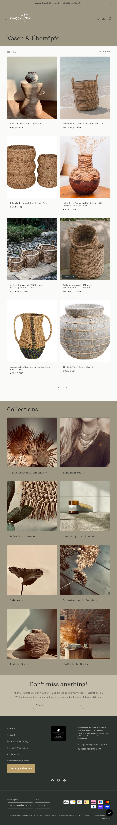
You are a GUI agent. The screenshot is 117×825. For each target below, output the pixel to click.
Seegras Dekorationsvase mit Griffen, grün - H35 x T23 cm (30, 368)
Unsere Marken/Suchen (18, 761)
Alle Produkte (13, 754)
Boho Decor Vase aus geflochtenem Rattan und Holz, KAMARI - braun (83, 204)
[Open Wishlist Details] (109, 812)
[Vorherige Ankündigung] (5, 3)
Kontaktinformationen (102, 815)
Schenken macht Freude (78, 600)
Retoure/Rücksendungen (18, 741)
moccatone (21, 815)
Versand (11, 735)
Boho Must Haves (21, 536)
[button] (6, 18)
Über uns (11, 728)
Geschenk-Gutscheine (17, 748)
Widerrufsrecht (50, 815)
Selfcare (15, 600)
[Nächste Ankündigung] (111, 3)
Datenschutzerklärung (67, 815)
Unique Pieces (19, 664)
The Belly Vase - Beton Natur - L (78, 367)
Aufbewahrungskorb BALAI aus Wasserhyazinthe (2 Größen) (77, 286)
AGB (80, 815)
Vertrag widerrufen (21, 768)
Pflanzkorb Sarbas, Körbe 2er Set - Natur (29, 203)
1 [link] (50, 387)
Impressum (105, 818)
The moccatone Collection (27, 472)
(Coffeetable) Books (75, 664)
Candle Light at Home (77, 536)
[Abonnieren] (81, 705)
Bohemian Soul (72, 472)
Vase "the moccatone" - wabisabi (25, 124)
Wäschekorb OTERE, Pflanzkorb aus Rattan (83, 124)
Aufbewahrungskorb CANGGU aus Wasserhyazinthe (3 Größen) (26, 286)
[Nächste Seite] (66, 388)
